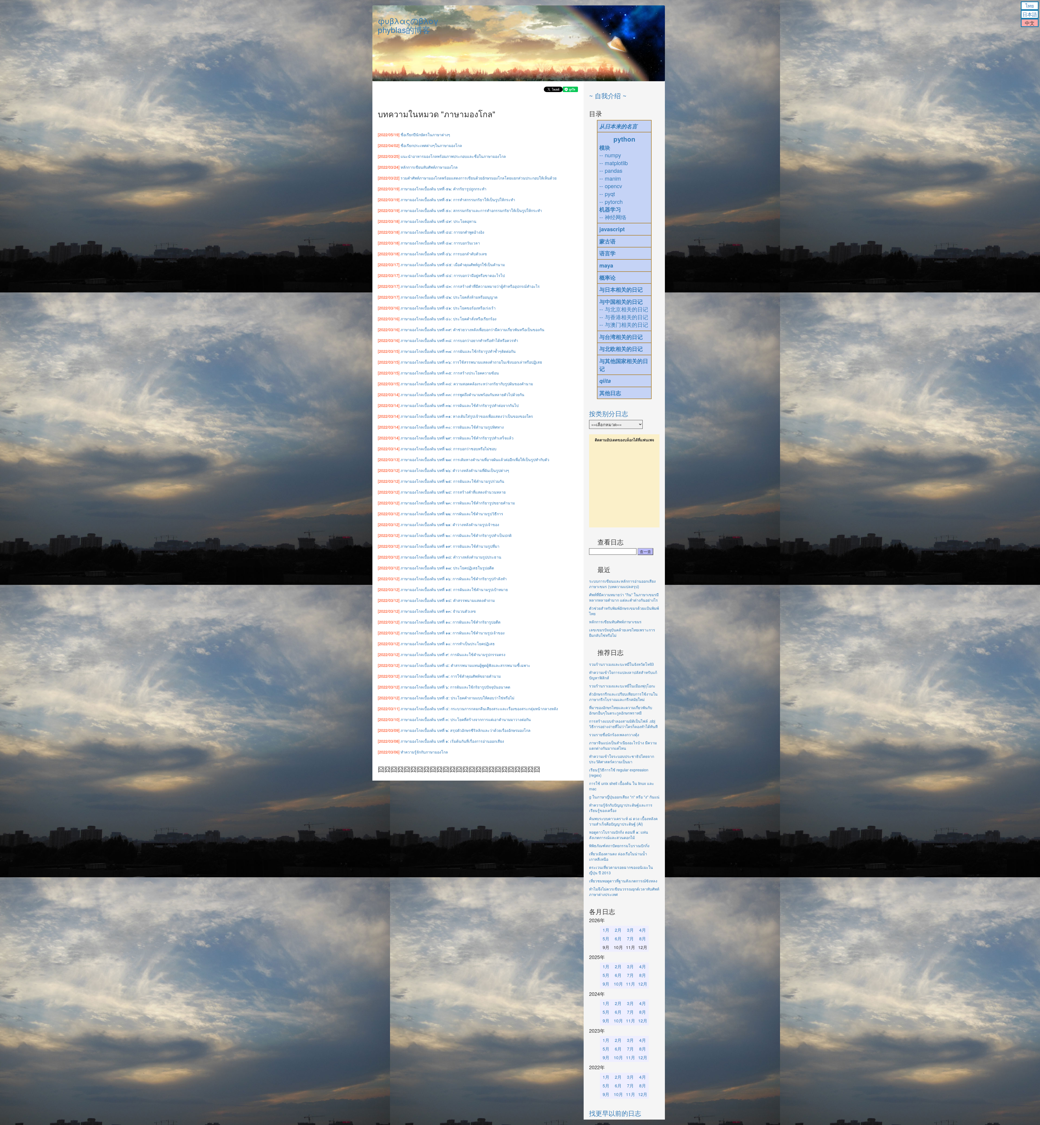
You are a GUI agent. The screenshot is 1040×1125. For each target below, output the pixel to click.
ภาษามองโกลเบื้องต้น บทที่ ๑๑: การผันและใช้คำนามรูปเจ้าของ (453, 632)
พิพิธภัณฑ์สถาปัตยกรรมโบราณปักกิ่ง (619, 845)
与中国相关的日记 (621, 301)
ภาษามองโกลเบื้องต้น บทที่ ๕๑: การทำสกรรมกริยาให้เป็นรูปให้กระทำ (458, 199)
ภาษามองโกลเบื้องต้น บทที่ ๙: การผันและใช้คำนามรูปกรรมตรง (453, 654)
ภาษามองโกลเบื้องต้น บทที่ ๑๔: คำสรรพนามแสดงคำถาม (448, 600)
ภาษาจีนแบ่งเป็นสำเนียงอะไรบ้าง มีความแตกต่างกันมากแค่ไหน (623, 745)
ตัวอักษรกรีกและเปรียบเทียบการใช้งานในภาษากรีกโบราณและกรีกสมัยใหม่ (623, 696)
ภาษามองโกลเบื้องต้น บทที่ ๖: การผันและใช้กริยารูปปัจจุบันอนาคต (455, 687)
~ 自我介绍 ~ (607, 95)
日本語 (1029, 14)
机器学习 (610, 209)
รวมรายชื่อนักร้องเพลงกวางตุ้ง (614, 734)
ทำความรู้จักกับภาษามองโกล (424, 752)
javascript (612, 229)
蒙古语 (607, 241)
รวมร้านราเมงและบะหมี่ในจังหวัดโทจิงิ (621, 664)
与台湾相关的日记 (621, 337)
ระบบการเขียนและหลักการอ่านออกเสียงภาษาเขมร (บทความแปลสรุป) (622, 583)
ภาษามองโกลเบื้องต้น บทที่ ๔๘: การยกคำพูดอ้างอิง (442, 232)
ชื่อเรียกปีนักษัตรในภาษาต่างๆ (425, 134)
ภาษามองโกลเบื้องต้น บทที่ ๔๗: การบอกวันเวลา (440, 243)
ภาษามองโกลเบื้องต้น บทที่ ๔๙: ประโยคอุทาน (438, 221)
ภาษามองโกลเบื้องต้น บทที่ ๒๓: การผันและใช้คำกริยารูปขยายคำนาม (458, 503)
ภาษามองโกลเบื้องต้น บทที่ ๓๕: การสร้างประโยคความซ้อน (450, 373)
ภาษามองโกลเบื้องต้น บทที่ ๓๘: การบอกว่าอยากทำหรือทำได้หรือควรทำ (459, 340)
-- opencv (610, 186)
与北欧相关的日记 (621, 349)
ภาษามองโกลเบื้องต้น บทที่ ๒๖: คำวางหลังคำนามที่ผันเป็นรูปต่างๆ (455, 470)
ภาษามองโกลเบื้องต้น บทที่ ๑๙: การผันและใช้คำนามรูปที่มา (450, 546)
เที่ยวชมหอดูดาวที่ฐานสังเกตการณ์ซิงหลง (623, 880)
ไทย (1029, 5)
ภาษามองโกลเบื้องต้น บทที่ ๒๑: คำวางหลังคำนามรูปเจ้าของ (450, 524)
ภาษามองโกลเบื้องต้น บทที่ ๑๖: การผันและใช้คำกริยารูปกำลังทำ (454, 578)
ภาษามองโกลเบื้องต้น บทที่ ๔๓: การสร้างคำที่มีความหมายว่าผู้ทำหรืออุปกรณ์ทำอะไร (470, 286)
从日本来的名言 (618, 126)
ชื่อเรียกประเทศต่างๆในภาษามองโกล (431, 145)
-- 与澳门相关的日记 (623, 324)
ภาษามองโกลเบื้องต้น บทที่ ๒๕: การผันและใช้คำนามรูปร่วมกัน (452, 481)
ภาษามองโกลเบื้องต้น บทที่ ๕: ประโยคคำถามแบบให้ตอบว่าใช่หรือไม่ (457, 697)
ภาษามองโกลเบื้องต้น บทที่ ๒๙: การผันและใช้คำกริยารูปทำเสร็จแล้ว (457, 438)
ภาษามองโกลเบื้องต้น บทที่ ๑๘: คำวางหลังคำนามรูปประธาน (451, 557)
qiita (605, 380)
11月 (630, 984)
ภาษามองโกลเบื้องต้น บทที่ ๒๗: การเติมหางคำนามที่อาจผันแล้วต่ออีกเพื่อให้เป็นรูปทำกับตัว (475, 459)
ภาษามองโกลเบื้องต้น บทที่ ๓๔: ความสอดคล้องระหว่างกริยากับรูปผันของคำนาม (467, 383)
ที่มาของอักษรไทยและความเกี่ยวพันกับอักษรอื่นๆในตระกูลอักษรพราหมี (620, 710)
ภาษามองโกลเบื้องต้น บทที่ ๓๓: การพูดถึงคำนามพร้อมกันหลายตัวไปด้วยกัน (462, 394)
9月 (606, 984)
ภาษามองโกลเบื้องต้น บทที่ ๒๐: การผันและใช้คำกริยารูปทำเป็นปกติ (456, 535)
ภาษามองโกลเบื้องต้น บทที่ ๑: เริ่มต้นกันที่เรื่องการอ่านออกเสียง (452, 741)
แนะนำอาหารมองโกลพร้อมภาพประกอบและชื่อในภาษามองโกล (453, 156)
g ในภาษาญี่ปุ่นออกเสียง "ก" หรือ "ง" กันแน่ (624, 797)
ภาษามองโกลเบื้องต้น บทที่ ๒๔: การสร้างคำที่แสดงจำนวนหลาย (453, 492)
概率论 (607, 277)
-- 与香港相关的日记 (623, 317)
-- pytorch (611, 202)
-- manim (610, 178)
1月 (606, 930)
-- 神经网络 (612, 217)
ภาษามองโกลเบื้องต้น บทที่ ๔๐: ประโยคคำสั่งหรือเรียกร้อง (448, 318)
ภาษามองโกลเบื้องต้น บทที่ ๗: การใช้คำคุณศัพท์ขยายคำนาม (451, 676)
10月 (618, 984)
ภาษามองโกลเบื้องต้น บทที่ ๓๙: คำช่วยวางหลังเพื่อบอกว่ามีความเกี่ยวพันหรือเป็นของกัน (472, 329)
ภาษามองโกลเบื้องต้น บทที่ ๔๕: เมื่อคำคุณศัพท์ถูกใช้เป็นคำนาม (453, 264)
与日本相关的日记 (621, 289)
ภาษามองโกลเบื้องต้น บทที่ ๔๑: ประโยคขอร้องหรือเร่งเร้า (448, 308)
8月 (642, 938)
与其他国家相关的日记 (623, 365)
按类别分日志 (608, 413)
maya (606, 265)
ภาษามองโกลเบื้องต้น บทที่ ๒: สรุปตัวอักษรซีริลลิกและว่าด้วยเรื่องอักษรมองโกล (466, 730)
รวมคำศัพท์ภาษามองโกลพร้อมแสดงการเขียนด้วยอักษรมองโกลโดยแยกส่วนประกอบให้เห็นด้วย (479, 178)
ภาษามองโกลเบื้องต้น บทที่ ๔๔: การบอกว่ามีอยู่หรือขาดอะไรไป (453, 275)
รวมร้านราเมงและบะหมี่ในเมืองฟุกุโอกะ (622, 686)
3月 (630, 930)
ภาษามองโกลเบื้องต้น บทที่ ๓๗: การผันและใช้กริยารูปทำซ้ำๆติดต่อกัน (458, 351)
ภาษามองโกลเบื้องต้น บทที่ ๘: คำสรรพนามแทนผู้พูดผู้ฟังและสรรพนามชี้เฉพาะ (465, 665)
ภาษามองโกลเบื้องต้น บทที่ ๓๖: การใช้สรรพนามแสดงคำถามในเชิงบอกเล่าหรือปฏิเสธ (471, 362)
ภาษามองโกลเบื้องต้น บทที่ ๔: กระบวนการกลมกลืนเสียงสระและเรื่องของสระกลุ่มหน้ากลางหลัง (479, 708)
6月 (618, 938)
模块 (604, 147)
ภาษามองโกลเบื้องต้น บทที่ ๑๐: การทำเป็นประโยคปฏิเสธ (448, 643)
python (624, 139)
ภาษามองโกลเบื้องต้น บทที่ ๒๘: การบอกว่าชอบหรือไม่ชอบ (448, 448)
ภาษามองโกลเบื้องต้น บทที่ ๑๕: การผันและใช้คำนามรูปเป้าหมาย (454, 589)
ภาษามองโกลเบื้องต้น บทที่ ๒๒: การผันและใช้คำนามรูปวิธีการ (452, 513)
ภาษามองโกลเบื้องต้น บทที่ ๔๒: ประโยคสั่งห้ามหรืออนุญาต (449, 297)
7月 (630, 938)
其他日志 (610, 393)
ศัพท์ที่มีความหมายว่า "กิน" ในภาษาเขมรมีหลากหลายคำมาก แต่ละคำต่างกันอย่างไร (624, 597)
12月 (642, 984)
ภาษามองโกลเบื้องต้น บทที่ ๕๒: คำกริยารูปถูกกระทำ (443, 188)
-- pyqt (607, 194)
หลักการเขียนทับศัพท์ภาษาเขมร (615, 621)
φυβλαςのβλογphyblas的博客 (408, 25)
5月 (606, 938)
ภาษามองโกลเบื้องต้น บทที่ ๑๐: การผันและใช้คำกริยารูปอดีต (450, 622)
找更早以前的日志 (615, 1113)
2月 (618, 930)
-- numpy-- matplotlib (613, 159)
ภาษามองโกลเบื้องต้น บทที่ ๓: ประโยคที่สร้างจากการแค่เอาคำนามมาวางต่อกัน (466, 719)
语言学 (607, 253)
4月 (642, 930)
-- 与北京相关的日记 (623, 309)
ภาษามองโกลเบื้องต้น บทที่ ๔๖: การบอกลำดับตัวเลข (444, 253)
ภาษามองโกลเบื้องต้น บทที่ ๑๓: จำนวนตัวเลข (438, 611)
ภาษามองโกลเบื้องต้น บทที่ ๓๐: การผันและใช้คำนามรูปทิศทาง (452, 427)
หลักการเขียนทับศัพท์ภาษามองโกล (429, 167)
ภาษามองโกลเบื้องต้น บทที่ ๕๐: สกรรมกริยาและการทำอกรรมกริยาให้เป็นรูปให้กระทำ (471, 210)
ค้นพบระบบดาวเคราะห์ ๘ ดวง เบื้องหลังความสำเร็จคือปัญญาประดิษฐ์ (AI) (623, 821)
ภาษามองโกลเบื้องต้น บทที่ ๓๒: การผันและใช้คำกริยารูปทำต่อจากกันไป (460, 405)
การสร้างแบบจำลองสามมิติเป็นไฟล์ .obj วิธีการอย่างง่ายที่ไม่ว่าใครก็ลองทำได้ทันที (623, 723)
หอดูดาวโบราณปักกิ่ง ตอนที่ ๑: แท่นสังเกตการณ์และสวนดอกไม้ (618, 834)
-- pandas (610, 170)
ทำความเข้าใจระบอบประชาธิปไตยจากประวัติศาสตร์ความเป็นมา (621, 759)
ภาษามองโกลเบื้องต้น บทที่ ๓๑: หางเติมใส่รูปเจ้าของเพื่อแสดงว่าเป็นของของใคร (467, 416)
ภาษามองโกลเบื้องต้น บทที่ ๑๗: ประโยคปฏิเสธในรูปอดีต (447, 567)
